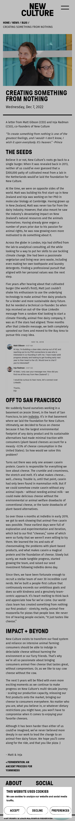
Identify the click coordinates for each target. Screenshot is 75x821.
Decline (37, 810)
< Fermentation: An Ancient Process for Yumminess (19, 766)
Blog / (25, 22)
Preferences (60, 810)
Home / (7, 22)
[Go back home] (38, 9)
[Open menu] (65, 7)
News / (16, 22)
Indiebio (33, 416)
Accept (14, 810)
